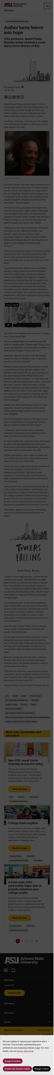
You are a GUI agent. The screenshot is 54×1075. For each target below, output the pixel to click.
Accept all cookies (13, 1061)
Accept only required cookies (17, 1069)
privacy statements (25, 1051)
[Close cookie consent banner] (49, 1041)
